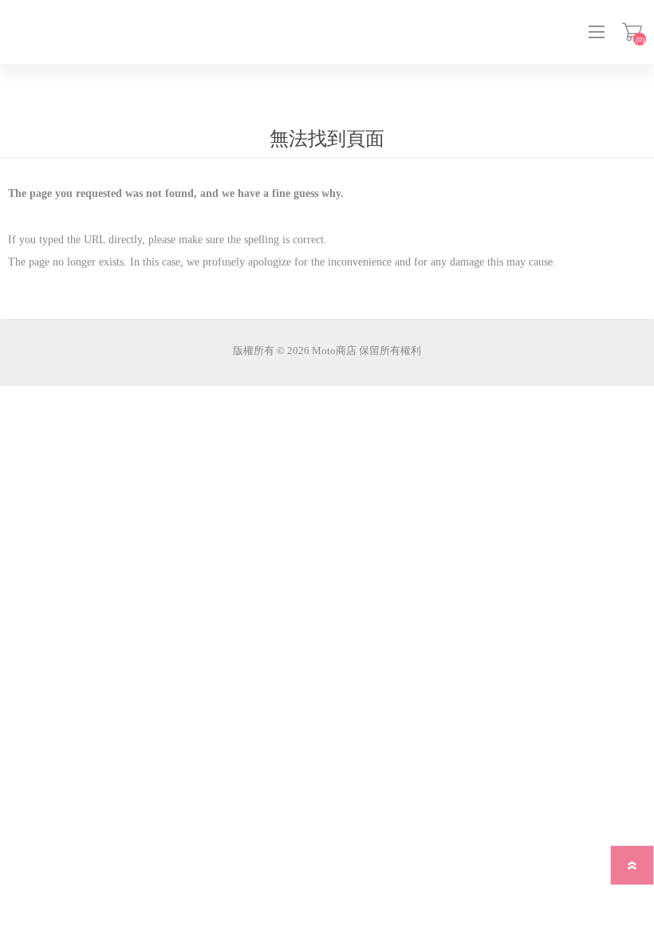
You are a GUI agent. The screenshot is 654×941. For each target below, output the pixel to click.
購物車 (632, 31)
